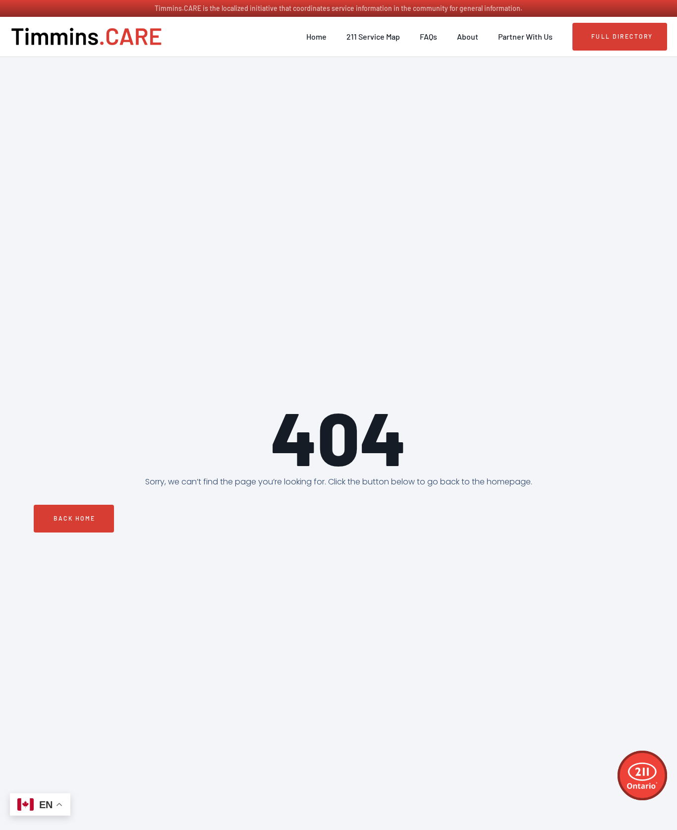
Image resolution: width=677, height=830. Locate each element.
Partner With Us (525, 36)
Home (316, 36)
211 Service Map (373, 36)
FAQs (428, 36)
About (467, 36)
